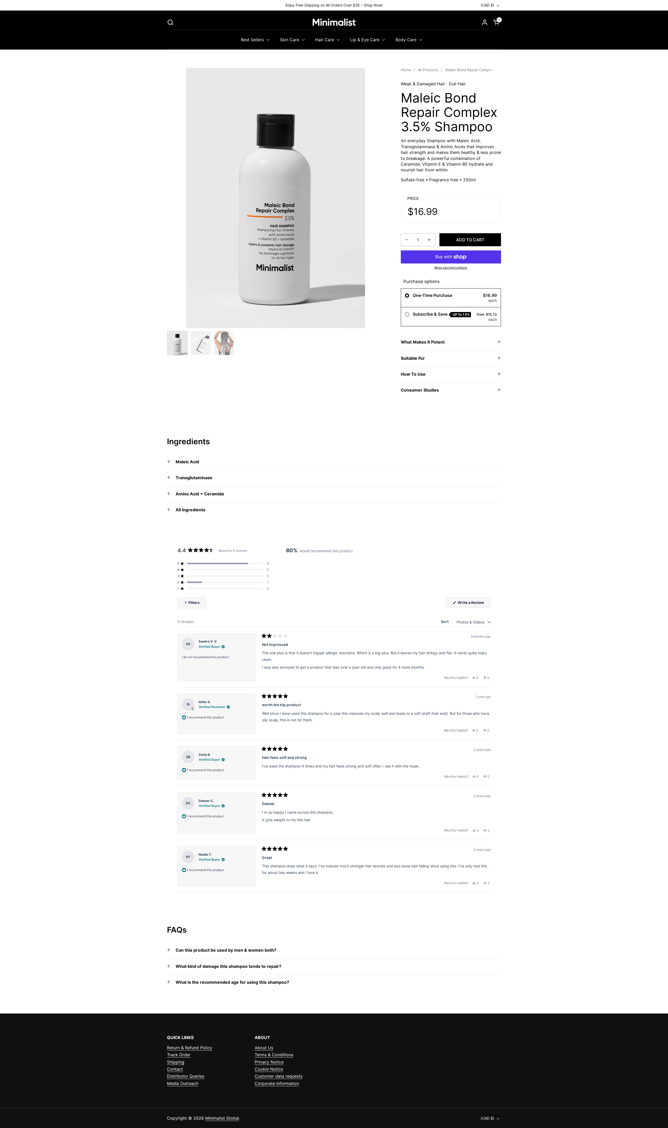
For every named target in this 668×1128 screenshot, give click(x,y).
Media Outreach (182, 1083)
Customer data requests (278, 1076)
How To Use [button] (413, 374)
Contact (175, 1069)
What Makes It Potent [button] (423, 342)
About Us (264, 1047)
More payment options (450, 267)
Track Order (178, 1054)
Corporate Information (277, 1083)
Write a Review (474, 604)
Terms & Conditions (274, 1054)
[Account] (484, 22)
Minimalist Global (222, 1118)
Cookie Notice (269, 1069)
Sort (445, 621)
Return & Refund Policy (189, 1047)
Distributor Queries (185, 1076)
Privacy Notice (269, 1062)
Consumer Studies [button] (420, 390)
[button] (170, 22)
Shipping (175, 1062)
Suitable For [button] (413, 358)
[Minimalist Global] (334, 22)
